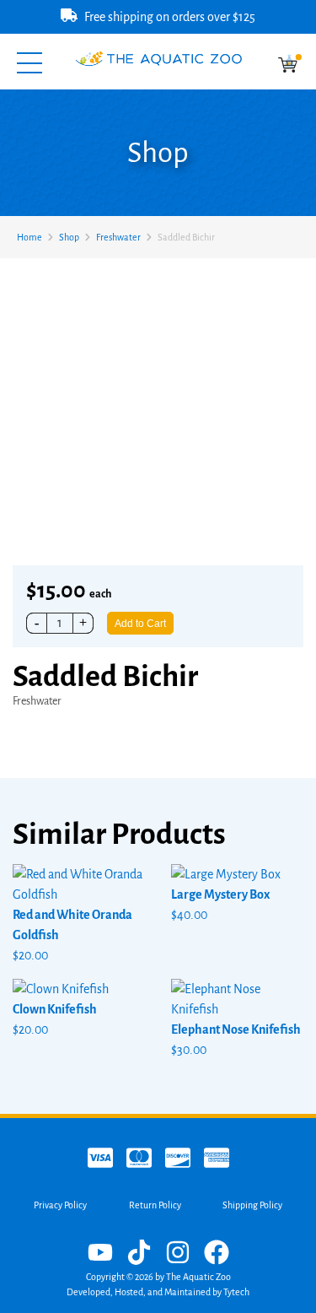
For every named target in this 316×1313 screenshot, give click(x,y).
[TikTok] (139, 1254)
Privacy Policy (60, 1205)
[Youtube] (100, 1254)
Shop (69, 237)
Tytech (236, 1292)
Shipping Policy (252, 1205)
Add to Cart (140, 623)
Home (29, 237)
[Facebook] (216, 1254)
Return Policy (155, 1205)
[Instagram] (177, 1254)
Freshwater (118, 237)
